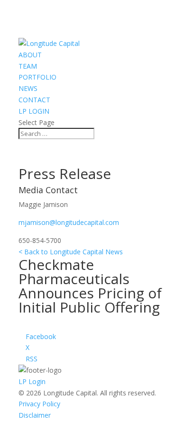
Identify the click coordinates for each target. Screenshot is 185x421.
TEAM (27, 66)
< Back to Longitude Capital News (70, 251)
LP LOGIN (33, 111)
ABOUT (30, 54)
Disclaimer (34, 415)
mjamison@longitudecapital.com (68, 222)
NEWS (27, 88)
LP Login (32, 381)
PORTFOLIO (37, 76)
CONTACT (34, 99)
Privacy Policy (39, 403)
